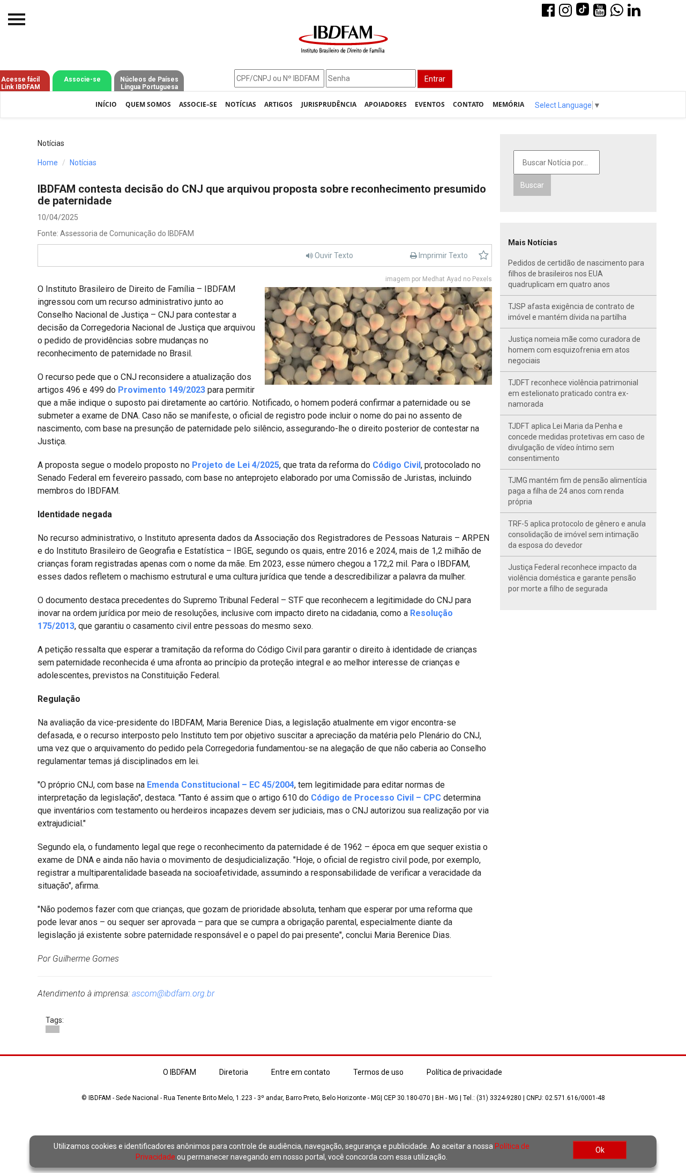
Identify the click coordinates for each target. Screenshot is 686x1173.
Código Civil (396, 465)
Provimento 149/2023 (161, 390)
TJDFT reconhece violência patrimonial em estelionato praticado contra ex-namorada (573, 393)
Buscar (532, 185)
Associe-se (82, 79)
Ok (600, 1150)
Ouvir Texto (333, 255)
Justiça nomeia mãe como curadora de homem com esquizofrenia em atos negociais (574, 350)
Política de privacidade (464, 1072)
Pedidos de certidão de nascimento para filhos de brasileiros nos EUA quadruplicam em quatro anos (576, 274)
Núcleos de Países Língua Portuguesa (149, 83)
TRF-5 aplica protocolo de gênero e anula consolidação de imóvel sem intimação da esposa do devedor (577, 534)
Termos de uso (378, 1072)
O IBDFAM (179, 1072)
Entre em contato (300, 1072)
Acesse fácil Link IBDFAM (20, 83)
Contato (468, 104)
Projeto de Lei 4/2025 (235, 465)
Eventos (430, 104)
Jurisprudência (328, 104)
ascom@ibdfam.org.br (173, 993)
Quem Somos (148, 104)
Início (106, 104)
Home (48, 162)
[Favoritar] (484, 255)
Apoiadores (385, 104)
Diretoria (233, 1072)
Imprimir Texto (442, 255)
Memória (508, 104)
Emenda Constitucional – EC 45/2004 (220, 785)
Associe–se (198, 104)
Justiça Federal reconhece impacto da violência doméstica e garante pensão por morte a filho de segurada (572, 578)
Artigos (278, 104)
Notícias (240, 104)
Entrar (434, 79)
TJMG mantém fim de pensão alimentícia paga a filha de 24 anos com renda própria (577, 491)
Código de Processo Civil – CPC (376, 798)
